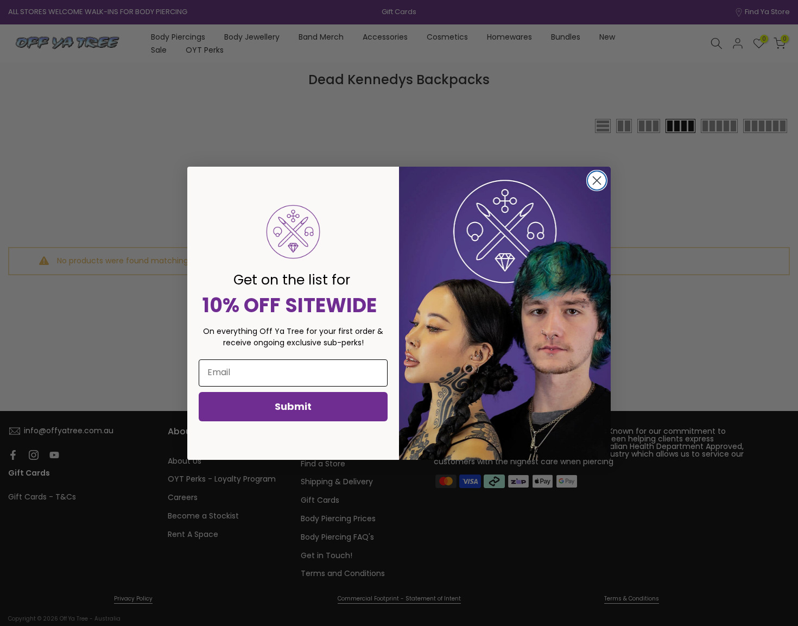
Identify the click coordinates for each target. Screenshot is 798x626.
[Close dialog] (596, 180)
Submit (293, 406)
